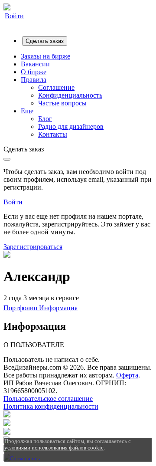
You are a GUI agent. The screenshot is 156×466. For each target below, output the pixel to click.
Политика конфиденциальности (50, 406)
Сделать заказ (45, 41)
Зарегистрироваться (32, 246)
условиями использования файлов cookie (54, 447)
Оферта (127, 375)
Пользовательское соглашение (48, 398)
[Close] (6, 159)
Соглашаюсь (25, 458)
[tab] (21, 308)
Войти (14, 16)
